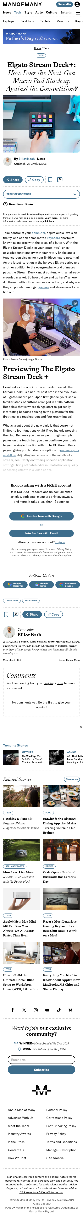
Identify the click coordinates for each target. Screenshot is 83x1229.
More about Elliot (12, 660)
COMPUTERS (12, 600)
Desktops (27, 21)
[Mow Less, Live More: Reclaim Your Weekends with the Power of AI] (21, 850)
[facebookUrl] (12, 1010)
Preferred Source (70, 584)
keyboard (53, 238)
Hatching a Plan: (21, 823)
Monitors (63, 21)
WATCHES (27, 752)
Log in (48, 683)
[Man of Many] (41, 1090)
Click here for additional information (41, 1192)
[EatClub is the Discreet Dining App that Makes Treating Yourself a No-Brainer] (61, 796)
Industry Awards (19, 1134)
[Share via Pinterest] (74, 139)
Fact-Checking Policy (61, 1126)
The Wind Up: (32, 761)
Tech (17, 12)
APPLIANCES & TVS (15, 866)
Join (60, 683)
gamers (43, 287)
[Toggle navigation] (78, 12)
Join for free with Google (44, 516)
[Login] (77, 4)
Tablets (45, 21)
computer (38, 233)
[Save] (50, 180)
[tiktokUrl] (59, 1010)
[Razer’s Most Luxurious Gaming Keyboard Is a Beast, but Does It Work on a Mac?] (61, 899)
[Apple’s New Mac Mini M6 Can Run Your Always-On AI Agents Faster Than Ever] (21, 899)
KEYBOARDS (31, 600)
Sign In (60, 542)
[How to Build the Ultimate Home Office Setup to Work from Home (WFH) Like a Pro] (21, 953)
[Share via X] (74, 131)
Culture (51, 12)
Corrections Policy (59, 1118)
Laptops (8, 21)
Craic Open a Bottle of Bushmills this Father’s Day (59, 877)
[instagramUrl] (36, 1010)
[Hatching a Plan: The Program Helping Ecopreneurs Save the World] (21, 796)
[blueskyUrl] (70, 1010)
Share (14, 180)
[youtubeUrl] (47, 1010)
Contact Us (16, 1150)
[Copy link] (74, 147)
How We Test (17, 1158)
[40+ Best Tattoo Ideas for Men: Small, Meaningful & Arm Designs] (56, 757)
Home (37, 48)
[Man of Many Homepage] (22, 4)
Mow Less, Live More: (19, 877)
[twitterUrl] (24, 1010)
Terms (48, 549)
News (7, 12)
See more (72, 779)
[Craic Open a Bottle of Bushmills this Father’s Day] (61, 850)
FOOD (48, 812)
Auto (39, 12)
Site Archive (55, 1158)
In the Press (16, 1142)
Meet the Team (18, 1126)
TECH (40, 55)
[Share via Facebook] (74, 122)
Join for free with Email (41, 533)
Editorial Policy (56, 1110)
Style (28, 12)
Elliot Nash (27, 159)
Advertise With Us (20, 1118)
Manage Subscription (61, 1150)
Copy (36, 180)
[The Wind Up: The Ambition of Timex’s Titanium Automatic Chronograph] (11, 757)
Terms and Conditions (61, 1142)
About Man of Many (69, 660)
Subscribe (64, 4)
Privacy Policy (64, 549)
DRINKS (49, 866)
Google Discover (18, 584)
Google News (44, 584)
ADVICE (71, 752)
